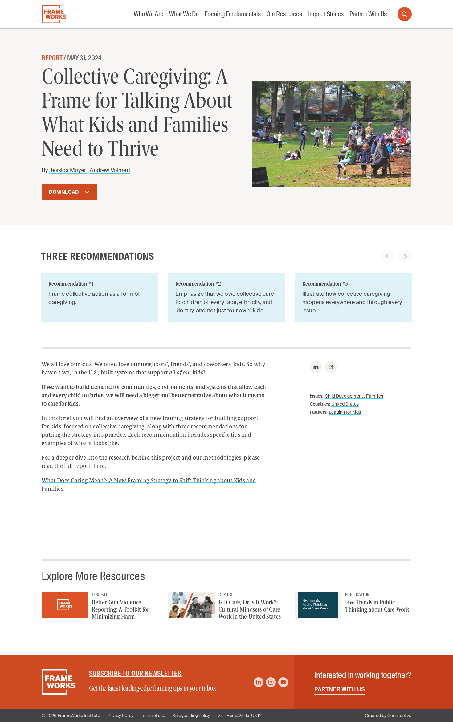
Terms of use (153, 715)
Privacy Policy (120, 715)
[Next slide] (405, 256)
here (99, 466)
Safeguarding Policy (191, 715)
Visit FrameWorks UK (237, 715)
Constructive (399, 715)
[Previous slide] (387, 256)
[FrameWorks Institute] (54, 14)
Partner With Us (339, 689)
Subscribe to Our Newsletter (135, 673)
